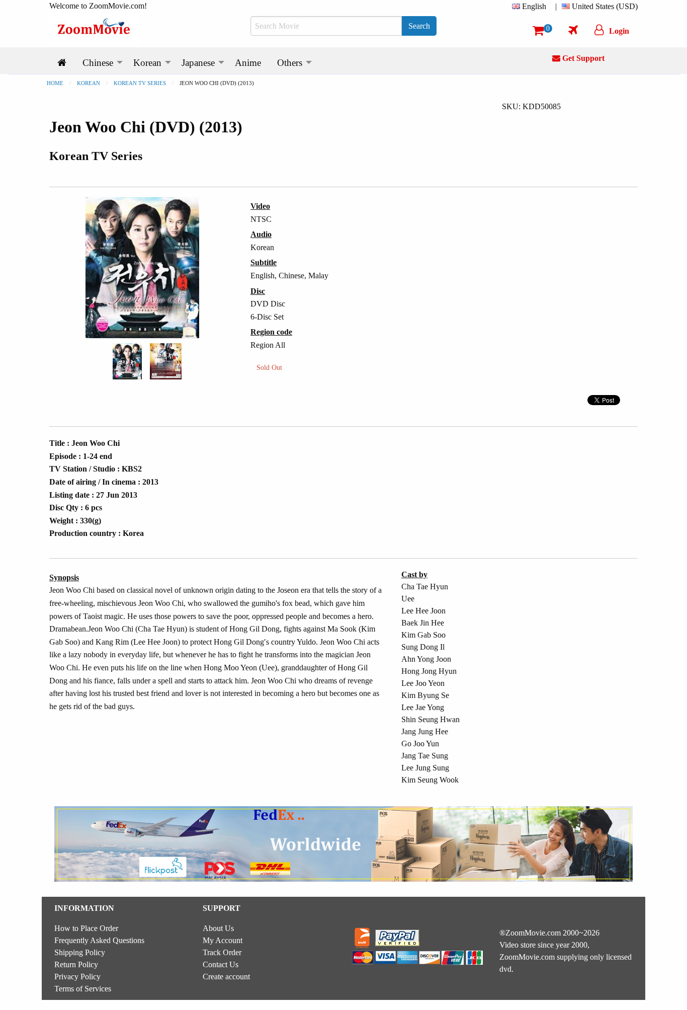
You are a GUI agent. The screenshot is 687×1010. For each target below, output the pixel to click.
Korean (88, 83)
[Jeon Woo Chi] (127, 360)
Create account (226, 976)
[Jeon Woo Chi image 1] (127, 361)
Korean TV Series (140, 83)
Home (55, 83)
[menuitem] (531, 6)
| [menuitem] (556, 6)
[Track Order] (573, 29)
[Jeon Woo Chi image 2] (166, 361)
